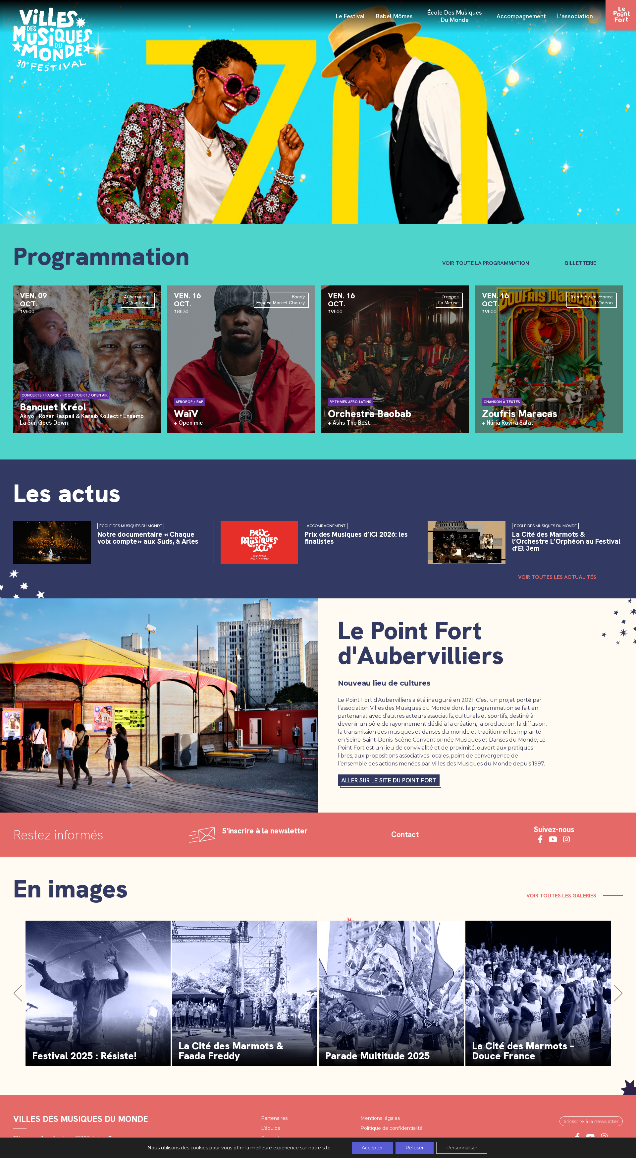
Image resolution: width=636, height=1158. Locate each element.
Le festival (350, 16)
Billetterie (580, 263)
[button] (18, 993)
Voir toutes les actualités (557, 577)
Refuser (414, 1148)
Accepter (372, 1148)
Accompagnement (521, 16)
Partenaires (274, 1118)
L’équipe (271, 1128)
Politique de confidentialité (391, 1128)
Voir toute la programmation (485, 263)
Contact (405, 834)
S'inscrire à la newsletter (591, 1121)
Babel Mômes (394, 16)
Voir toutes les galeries (561, 895)
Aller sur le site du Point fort (388, 780)
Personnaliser (461, 1148)
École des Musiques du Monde (454, 16)
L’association (575, 16)
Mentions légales (380, 1118)
